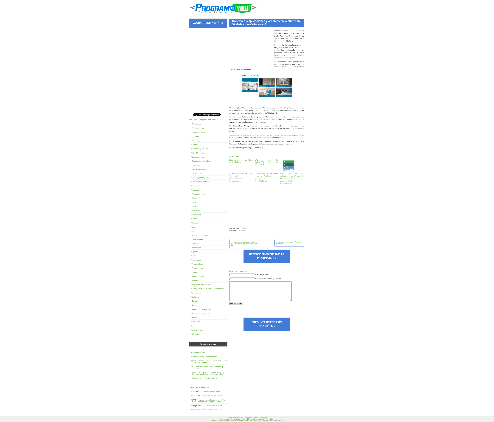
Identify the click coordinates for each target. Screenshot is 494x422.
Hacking (195, 206)
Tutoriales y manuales (201, 313)
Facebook (196, 190)
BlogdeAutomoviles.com (255, 419)
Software (195, 297)
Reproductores (198, 276)
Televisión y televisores (201, 309)
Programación (197, 268)
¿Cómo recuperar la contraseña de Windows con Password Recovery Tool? (208, 373)
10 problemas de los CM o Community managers (207, 367)
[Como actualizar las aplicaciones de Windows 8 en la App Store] (291, 165)
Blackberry (196, 136)
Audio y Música (198, 128)
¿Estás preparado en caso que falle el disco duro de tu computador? (210, 361)
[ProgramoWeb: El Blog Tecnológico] (223, 14)
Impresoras (196, 215)
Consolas (196, 165)
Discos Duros (197, 173)
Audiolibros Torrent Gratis (239, 421)
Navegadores (197, 239)
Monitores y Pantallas (200, 235)
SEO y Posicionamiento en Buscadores (208, 289)
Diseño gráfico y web (200, 178)
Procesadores (197, 264)
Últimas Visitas (264, 417)
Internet (195, 219)
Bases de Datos (198, 132)
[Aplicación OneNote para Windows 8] (240, 165)
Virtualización (197, 330)
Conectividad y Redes (201, 161)
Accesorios (196, 124)
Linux (194, 227)
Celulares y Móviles (200, 149)
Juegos (195, 223)
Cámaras (195, 145)
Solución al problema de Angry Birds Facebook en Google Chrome (209, 401)
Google (195, 198)
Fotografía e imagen (200, 194)
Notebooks (196, 248)
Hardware (196, 210)
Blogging (195, 140)
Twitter (194, 317)
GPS (194, 202)
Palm (194, 256)
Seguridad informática (201, 285)
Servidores (196, 293)
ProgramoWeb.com (233, 417)
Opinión (195, 252)
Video (194, 326)
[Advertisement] (251, 47)
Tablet (194, 301)
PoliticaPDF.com (255, 421)
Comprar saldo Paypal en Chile (204, 378)
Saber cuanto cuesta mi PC (209, 392)
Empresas (196, 186)
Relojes (195, 272)
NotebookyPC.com (239, 419)
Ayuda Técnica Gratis (208, 23)
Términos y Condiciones (251, 417)
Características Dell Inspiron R (204, 357)
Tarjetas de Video (199, 305)
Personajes (196, 260)
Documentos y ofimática (201, 182)
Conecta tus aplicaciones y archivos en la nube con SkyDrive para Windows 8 (266, 22)
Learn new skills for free (220, 421)
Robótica (195, 280)
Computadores (198, 157)
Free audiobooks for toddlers (272, 421)
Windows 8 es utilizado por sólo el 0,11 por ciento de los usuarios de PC (244, 244)
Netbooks (196, 243)
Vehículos (196, 322)
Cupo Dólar (270, 419)
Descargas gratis (199, 169)
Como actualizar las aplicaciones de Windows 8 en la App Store (291, 175)
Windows (242, 230)
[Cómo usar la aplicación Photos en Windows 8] (266, 165)
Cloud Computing (199, 153)
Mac (193, 231)
